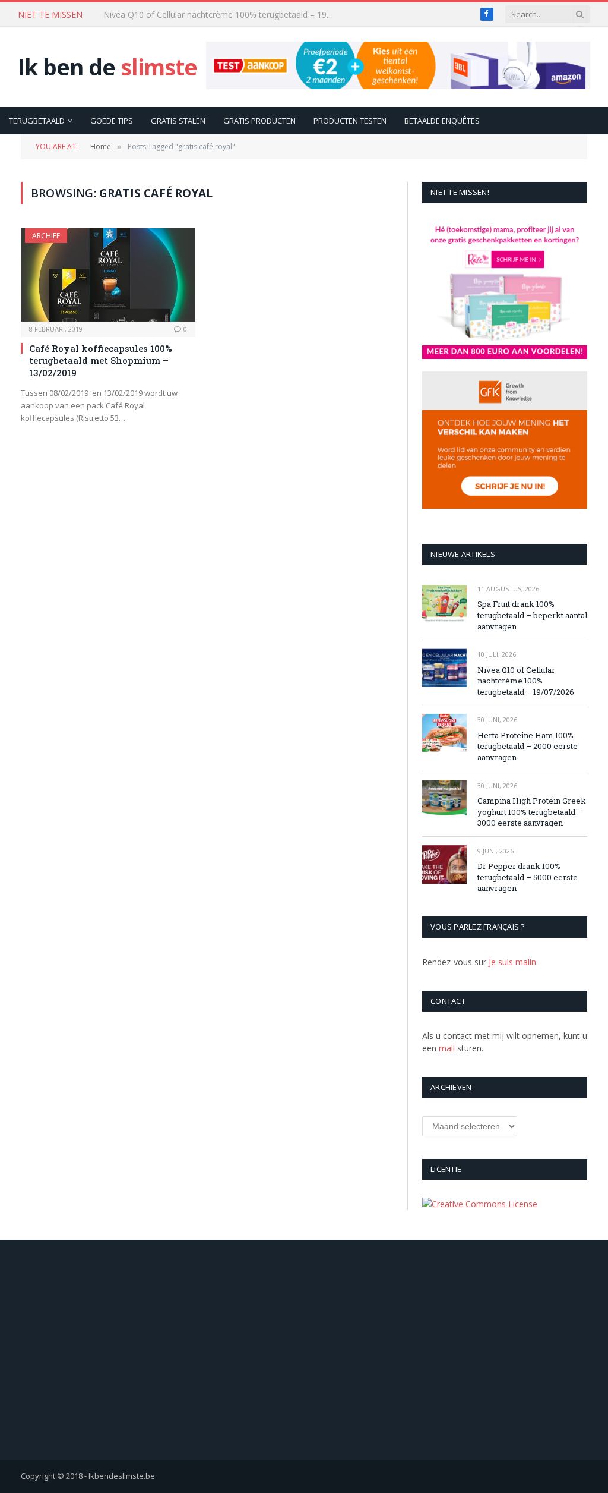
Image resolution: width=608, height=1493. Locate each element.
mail (447, 1048)
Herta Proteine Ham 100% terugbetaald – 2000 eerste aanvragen (527, 746)
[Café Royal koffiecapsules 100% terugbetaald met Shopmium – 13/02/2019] (108, 274)
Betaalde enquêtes (442, 120)
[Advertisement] (304, 1349)
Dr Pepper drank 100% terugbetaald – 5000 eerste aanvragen (527, 877)
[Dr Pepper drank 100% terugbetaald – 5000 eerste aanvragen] (444, 864)
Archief (46, 236)
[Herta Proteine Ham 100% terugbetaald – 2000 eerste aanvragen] (444, 733)
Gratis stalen (178, 120)
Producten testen (350, 120)
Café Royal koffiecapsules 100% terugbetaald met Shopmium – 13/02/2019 (100, 360)
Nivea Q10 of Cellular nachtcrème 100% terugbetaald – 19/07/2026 (222, 15)
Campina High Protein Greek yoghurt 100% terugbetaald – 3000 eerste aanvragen (531, 811)
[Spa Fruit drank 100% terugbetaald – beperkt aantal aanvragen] (444, 602)
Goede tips (111, 120)
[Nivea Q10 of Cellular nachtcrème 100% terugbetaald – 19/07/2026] (444, 667)
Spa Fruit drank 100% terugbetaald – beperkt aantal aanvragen (532, 615)
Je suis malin (512, 962)
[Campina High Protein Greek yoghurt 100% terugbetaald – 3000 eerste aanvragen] (444, 799)
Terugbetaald (37, 120)
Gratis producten (259, 120)
